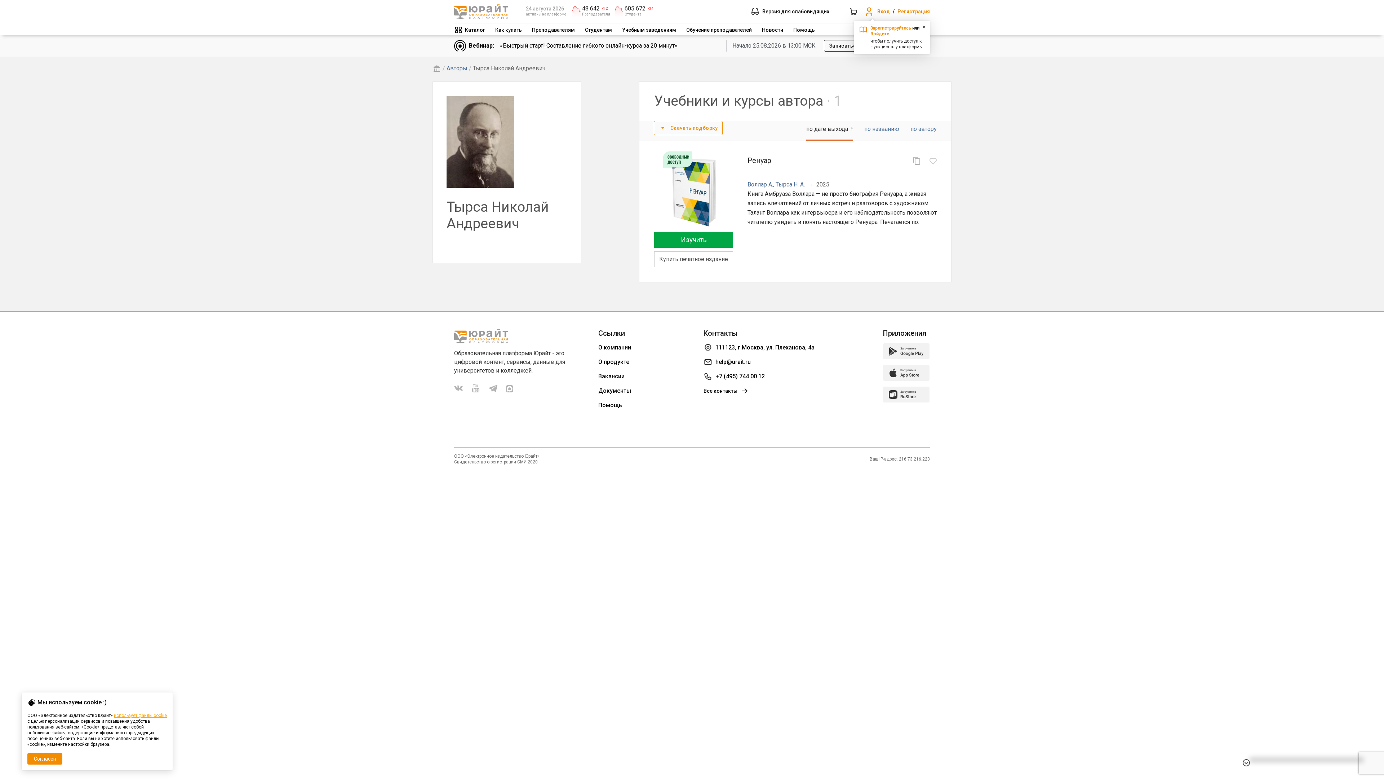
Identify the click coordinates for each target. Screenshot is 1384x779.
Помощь (804, 30)
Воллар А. (760, 184)
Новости (772, 30)
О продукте (613, 361)
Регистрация (913, 11)
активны (533, 14)
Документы (614, 390)
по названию (881, 129)
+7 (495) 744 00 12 (740, 376)
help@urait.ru (733, 361)
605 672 (635, 9)
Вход (883, 11)
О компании (614, 347)
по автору (923, 129)
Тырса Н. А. (790, 184)
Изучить (694, 240)
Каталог (475, 30)
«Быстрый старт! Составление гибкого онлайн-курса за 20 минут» (589, 45)
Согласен (45, 759)
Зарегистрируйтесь (890, 28)
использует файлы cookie (140, 715)
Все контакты (720, 391)
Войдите (879, 33)
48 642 (591, 9)
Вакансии (611, 376)
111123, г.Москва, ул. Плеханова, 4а (765, 347)
